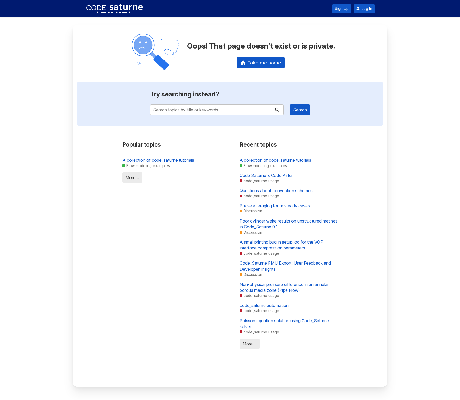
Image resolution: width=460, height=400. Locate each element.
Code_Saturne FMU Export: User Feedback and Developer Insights (285, 266)
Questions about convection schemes (276, 190)
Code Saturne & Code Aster (266, 175)
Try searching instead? (184, 94)
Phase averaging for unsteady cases (275, 205)
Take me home (264, 63)
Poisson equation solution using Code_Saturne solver (284, 323)
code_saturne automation (264, 305)
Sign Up (342, 8)
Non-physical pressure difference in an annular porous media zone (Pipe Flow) (284, 287)
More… (132, 177)
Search (300, 109)
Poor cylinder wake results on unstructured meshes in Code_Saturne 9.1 (289, 223)
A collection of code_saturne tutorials (158, 160)
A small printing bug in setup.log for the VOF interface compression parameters (281, 244)
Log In (367, 8)
